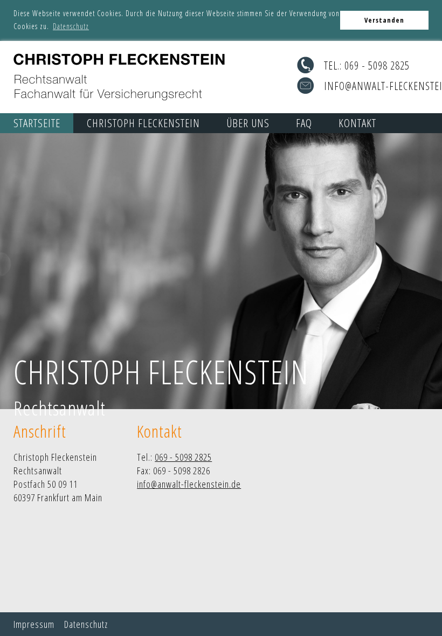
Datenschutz (86, 624)
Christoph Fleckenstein (143, 122)
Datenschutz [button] (71, 26)
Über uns (248, 122)
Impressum (33, 624)
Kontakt (357, 122)
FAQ (304, 122)
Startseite (36, 122)
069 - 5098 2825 (377, 65)
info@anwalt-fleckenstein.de (189, 484)
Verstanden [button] (384, 20)
